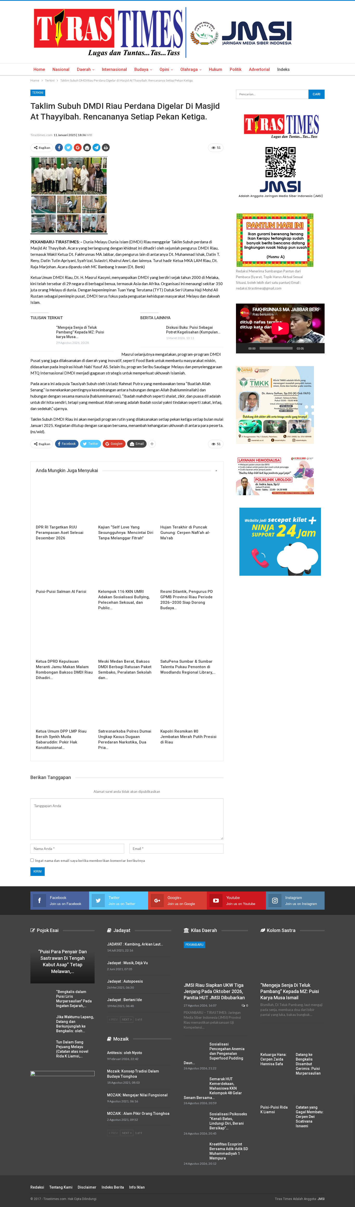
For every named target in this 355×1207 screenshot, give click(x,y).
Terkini (37, 93)
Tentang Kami (61, 1187)
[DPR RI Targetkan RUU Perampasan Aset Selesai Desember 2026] (65, 502)
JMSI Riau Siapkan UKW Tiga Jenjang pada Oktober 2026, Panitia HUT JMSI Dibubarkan (214, 991)
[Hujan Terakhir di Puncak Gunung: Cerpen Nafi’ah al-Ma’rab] (189, 502)
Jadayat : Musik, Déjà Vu (127, 963)
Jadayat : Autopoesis (125, 981)
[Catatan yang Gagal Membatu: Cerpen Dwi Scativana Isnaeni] (310, 1092)
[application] (280, 328)
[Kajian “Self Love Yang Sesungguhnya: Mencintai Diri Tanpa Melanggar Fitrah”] (127, 502)
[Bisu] (309, 348)
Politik (235, 69)
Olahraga (189, 69)
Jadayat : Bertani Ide (124, 1000)
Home (39, 69)
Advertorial (259, 69)
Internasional (114, 69)
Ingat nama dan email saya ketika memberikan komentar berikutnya (90, 861)
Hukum (215, 69)
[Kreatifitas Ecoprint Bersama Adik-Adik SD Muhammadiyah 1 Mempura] (195, 1150)
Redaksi (37, 1187)
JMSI (321, 1199)
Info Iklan (137, 1187)
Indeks (283, 69)
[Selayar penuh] (317, 348)
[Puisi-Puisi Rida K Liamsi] (275, 1092)
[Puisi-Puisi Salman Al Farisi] (65, 566)
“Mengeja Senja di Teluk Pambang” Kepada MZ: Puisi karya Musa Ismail (289, 991)
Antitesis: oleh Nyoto (124, 1053)
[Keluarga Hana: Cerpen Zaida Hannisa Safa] (275, 1039)
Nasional (60, 69)
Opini (164, 69)
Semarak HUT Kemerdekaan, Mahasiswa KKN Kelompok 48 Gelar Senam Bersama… (213, 1088)
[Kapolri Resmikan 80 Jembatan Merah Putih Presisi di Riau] (189, 706)
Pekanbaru (194, 945)
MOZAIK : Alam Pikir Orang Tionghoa (138, 1113)
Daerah (84, 69)
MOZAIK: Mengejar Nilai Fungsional (137, 1095)
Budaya (141, 69)
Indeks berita (113, 1187)
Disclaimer (87, 1187)
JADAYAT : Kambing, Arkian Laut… (135, 944)
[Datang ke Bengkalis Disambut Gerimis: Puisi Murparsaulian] (310, 1039)
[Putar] (242, 348)
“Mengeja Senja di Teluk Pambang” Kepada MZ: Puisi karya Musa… (80, 332)
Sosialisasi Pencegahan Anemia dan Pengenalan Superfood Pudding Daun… (214, 1053)
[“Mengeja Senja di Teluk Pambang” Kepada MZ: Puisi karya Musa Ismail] (41, 333)
